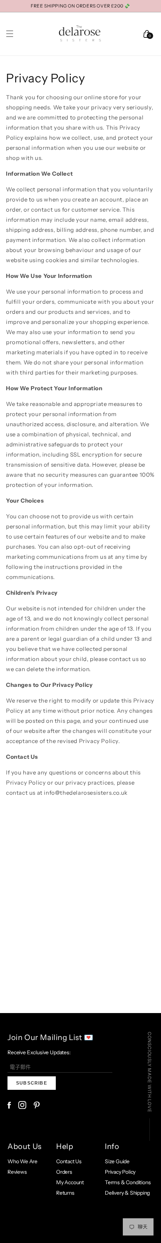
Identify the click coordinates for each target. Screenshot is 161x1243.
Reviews (17, 1171)
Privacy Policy (120, 1171)
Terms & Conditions (128, 1182)
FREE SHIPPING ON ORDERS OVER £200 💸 (80, 6)
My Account (70, 1182)
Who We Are (22, 1161)
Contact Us (69, 1161)
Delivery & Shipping (127, 1192)
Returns (65, 1192)
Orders (64, 1171)
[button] (9, 33)
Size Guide (117, 1161)
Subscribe (31, 1083)
